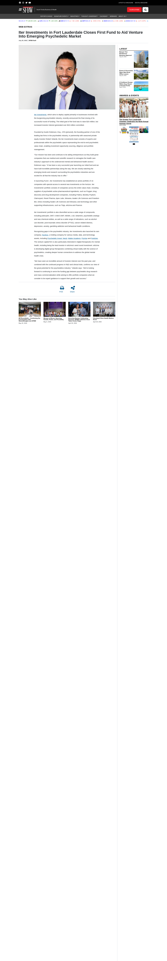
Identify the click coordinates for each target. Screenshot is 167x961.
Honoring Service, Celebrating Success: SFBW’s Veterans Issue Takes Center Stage (79, 319)
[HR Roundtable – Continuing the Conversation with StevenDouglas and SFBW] (30, 310)
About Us (122, 16)
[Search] (145, 9)
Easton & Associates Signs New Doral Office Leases (126, 72)
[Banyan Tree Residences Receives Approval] (141, 59)
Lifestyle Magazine (126, 2)
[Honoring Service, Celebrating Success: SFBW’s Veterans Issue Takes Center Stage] (79, 310)
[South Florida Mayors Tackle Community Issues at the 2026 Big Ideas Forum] (134, 134)
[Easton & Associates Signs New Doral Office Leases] (141, 75)
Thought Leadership (89, 16)
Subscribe (134, 10)
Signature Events (60, 16)
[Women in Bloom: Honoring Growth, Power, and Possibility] (54, 310)
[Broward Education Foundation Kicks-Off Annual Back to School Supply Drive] (124, 130)
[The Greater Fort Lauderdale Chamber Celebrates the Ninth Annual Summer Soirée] (133, 108)
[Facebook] (20, 3)
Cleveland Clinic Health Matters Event (103, 318)
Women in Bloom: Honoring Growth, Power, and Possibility (53, 318)
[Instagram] (23, 3)
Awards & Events (129, 95)
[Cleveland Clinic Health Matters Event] (104, 310)
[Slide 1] (134, 144)
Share (72, 292)
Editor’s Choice (46, 16)
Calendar (103, 16)
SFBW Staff (32, 40)
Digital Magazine (141, 2)
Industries (74, 16)
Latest (123, 49)
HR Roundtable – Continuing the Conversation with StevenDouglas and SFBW (29, 319)
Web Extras (25, 27)
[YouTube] (30, 3)
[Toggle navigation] (20, 9)
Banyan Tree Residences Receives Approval (125, 53)
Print (61, 292)
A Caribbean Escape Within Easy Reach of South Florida (126, 83)
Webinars (113, 16)
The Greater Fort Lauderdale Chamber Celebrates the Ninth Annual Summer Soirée (133, 122)
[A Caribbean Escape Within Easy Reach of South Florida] (141, 86)
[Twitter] (26, 3)
